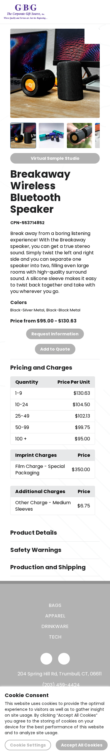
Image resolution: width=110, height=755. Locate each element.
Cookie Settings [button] (28, 745)
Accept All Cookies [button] (81, 745)
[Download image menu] (92, 36)
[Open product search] (88, 12)
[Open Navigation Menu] (100, 12)
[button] (55, 367)
